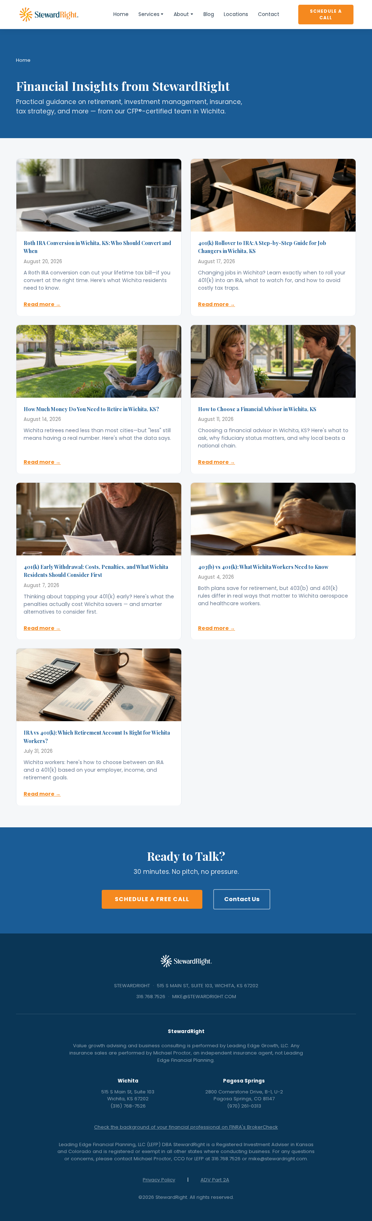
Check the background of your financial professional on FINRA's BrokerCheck (186, 1127)
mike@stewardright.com (277, 1158)
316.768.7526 (150, 996)
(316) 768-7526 (128, 1105)
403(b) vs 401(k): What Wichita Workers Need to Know (263, 566)
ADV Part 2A (215, 1179)
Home (121, 14)
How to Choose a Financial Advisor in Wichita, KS (257, 409)
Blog (208, 14)
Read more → (42, 304)
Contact (268, 14)
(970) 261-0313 (244, 1105)
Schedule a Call (326, 14)
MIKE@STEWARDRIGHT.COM (204, 996)
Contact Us (241, 899)
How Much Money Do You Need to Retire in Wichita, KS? (91, 409)
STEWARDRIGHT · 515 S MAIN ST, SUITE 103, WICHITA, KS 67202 (186, 985)
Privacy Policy (159, 1179)
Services (148, 14)
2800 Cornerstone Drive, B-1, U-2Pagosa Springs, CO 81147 (244, 1095)
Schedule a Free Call (152, 899)
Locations (236, 14)
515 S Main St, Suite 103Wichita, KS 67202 (127, 1095)
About (181, 14)
